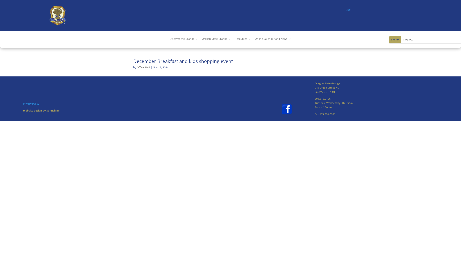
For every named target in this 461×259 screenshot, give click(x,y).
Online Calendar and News (271, 39)
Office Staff (143, 67)
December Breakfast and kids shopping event (183, 61)
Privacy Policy (31, 103)
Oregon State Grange (214, 39)
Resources (241, 39)
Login (349, 9)
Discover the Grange (182, 39)
